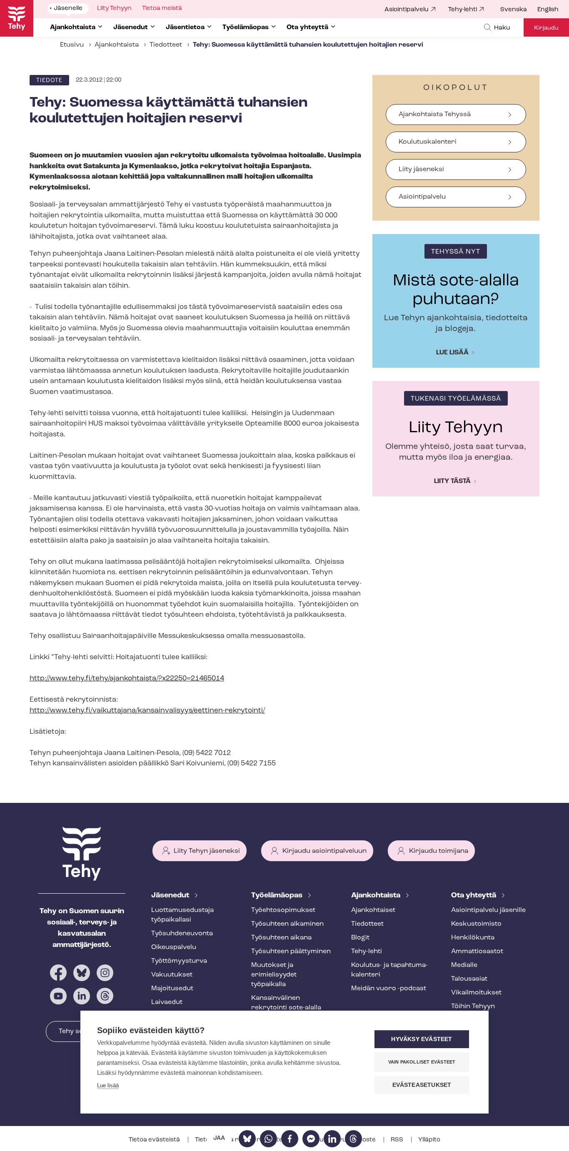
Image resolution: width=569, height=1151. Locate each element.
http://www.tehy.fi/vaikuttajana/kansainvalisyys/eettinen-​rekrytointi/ (147, 710)
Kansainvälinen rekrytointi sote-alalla (286, 1003)
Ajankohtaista (117, 45)
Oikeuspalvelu (173, 947)
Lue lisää (452, 352)
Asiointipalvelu (406, 10)
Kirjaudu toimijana (438, 851)
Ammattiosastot (477, 951)
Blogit (360, 937)
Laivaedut (166, 1002)
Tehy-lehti (462, 10)
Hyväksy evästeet (421, 1039)
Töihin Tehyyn (473, 1006)
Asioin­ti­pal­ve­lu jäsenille (488, 910)
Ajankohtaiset (373, 910)
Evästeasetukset (422, 1085)
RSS (397, 1140)
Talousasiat (469, 979)
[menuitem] (518, 10)
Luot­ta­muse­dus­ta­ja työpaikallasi (182, 915)
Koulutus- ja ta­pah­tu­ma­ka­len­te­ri (389, 970)
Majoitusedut (172, 988)
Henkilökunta (472, 937)
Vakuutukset (171, 975)
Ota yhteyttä (474, 895)
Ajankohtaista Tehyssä (435, 114)
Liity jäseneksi (421, 169)
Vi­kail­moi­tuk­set (476, 992)
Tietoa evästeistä (155, 1140)
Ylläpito (429, 1140)
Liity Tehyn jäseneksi (207, 851)
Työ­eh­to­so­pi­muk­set (283, 910)
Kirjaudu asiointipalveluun (324, 851)
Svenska (513, 10)
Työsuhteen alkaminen (287, 924)
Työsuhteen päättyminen (291, 951)
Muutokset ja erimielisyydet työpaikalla (274, 975)
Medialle (464, 965)
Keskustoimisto (476, 924)
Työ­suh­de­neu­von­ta (182, 933)
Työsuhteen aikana (281, 937)
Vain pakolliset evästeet (422, 1061)
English (548, 10)
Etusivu (72, 45)
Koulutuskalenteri (428, 142)
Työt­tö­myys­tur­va (179, 961)
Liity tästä (452, 481)
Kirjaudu (546, 28)
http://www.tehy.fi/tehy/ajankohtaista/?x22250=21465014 (127, 678)
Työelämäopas (277, 895)
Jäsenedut (171, 895)
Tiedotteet (166, 45)
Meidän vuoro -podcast (388, 988)
